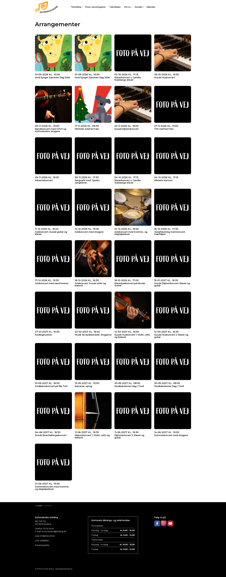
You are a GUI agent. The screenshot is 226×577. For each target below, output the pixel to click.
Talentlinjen (115, 7)
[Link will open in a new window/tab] (157, 523)
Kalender (151, 7)
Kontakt (138, 7)
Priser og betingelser (95, 7)
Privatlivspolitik (42, 545)
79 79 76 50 (48, 529)
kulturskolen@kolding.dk (54, 531)
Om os (127, 7)
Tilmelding (76, 7)
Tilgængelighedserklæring (63, 569)
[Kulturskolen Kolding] (46, 7)
